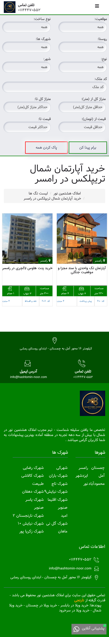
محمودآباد (96, 483)
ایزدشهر (82, 475)
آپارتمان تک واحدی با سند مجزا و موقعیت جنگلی (82, 270)
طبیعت (38, 483)
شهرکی (61, 467)
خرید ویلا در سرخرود (74, 610)
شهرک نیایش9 (55, 491)
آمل (102, 475)
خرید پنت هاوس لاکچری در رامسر (27, 268)
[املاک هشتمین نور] (11, 7)
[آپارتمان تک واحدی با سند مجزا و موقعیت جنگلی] (82, 238)
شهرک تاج (59, 483)
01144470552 (29, 10)
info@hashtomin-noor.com (28, 377)
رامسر (83, 467)
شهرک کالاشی (32, 475)
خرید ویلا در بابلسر (74, 605)
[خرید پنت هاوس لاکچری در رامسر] (27, 238)
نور (85, 483)
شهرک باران (58, 475)
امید (64, 515)
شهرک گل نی (56, 523)
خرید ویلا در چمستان (41, 605)
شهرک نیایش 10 (31, 523)
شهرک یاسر (34, 499)
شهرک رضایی (33, 467)
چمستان (98, 467)
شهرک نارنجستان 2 (28, 515)
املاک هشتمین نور (67, 193)
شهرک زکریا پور (31, 531)
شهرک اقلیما (57, 499)
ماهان (62, 531)
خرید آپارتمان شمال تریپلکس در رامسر (52, 198)
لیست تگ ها (38, 193)
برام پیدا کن (87, 148)
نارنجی (79, 600)
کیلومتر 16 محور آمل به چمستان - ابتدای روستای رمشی (56, 348)
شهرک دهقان (33, 491)
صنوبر (62, 507)
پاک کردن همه (46, 148)
